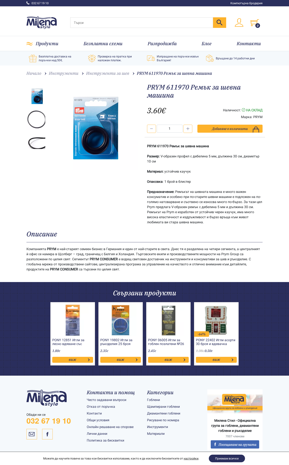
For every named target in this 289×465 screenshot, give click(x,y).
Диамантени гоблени (163, 413)
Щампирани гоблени (163, 407)
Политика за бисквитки (105, 440)
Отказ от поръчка (101, 407)
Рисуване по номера (163, 420)
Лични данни (97, 434)
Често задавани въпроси (106, 400)
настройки (191, 458)
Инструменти (157, 427)
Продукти (47, 43)
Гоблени (153, 400)
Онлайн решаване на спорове (110, 427)
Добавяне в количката (230, 129)
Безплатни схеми (103, 43)
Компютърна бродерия (246, 3)
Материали (156, 434)
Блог (207, 43)
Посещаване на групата (237, 444)
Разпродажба (162, 43)
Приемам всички (227, 458)
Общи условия (98, 420)
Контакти (249, 43)
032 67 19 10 (40, 3)
